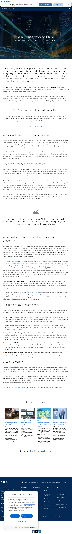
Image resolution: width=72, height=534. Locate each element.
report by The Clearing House (15, 264)
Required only (26, 516)
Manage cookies (21, 521)
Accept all (15, 516)
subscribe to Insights (37, 451)
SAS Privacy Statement (29, 504)
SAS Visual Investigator (18, 387)
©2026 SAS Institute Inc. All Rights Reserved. (52, 516)
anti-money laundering (34, 293)
